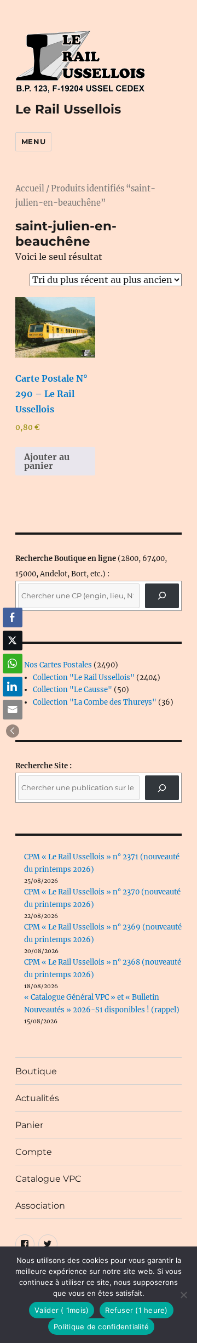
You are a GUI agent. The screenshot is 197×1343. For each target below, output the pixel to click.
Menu (33, 141)
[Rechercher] (162, 787)
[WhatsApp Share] (12, 663)
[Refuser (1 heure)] (183, 1294)
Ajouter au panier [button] (46, 461)
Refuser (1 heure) (136, 1310)
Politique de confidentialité (101, 1326)
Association (40, 1205)
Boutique (36, 1071)
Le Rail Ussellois (68, 109)
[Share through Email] (12, 709)
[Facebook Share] (12, 617)
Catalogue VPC (48, 1179)
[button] (12, 731)
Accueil (29, 189)
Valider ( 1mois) (61, 1310)
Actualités (37, 1098)
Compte (33, 1152)
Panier (29, 1125)
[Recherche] (162, 595)
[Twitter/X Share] (12, 640)
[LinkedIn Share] (12, 686)
